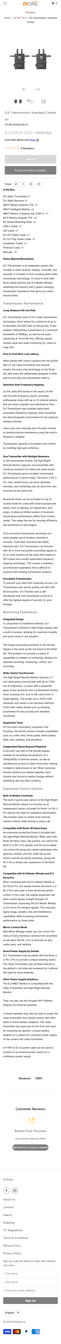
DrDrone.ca (19, 1321)
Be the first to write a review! (30, 1147)
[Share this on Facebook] (23, 184)
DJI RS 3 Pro (19, 17)
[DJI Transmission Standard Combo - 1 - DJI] (30, 59)
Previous (30, 12)
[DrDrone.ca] (30, 3)
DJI (6, 119)
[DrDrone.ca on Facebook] (7, 1190)
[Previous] (24, 89)
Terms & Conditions (15, 1238)
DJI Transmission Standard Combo (30, 112)
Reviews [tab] (25, 1078)
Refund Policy (12, 1245)
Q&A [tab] (38, 1078)
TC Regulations (13, 1230)
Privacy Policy (12, 1253)
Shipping (8, 1222)
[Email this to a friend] (38, 184)
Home (7, 17)
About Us (9, 1199)
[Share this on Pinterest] (31, 184)
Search (7, 1215)
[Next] (37, 89)
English (10, 1312)
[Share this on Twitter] (15, 184)
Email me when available (30, 170)
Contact (8, 1207)
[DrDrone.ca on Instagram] (15, 1190)
